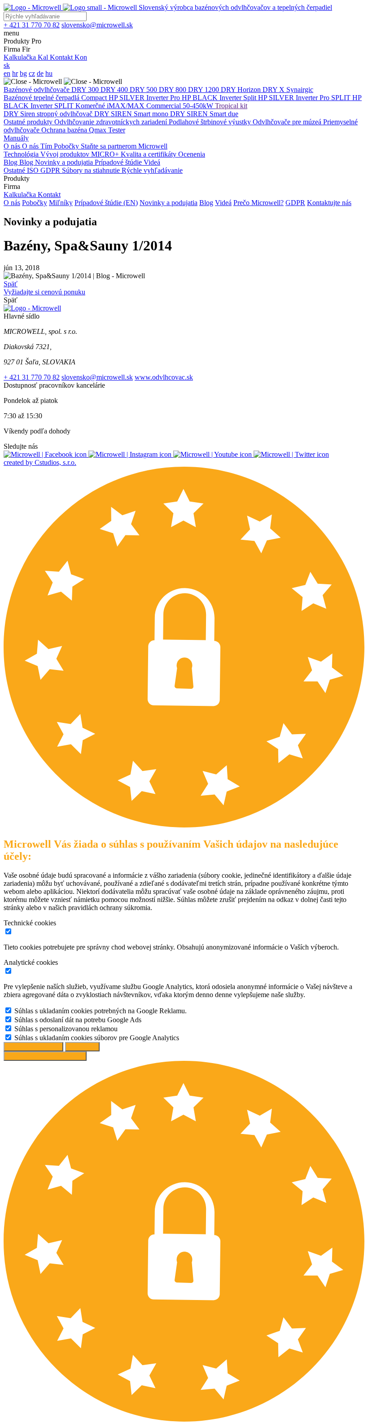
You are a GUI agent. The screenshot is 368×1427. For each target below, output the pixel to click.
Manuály (16, 138)
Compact (95, 97)
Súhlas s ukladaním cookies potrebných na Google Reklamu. (100, 1011)
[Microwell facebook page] (46, 454)
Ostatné (15, 170)
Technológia (22, 154)
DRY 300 (86, 89)
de (40, 73)
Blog (11, 162)
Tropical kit (231, 105)
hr (15, 73)
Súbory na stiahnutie (92, 170)
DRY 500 (144, 89)
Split (250, 97)
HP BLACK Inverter (212, 97)
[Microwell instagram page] (130, 454)
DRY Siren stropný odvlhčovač (49, 114)
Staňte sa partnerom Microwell (124, 146)
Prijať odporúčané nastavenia (45, 1056)
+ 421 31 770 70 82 (32, 377)
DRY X (274, 89)
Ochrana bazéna (65, 130)
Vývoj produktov (65, 154)
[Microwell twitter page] (291, 454)
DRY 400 (115, 89)
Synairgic (299, 89)
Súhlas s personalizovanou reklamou (66, 1029)
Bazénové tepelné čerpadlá (42, 97)
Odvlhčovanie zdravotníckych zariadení (111, 122)
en (7, 73)
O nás (13, 146)
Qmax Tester (107, 130)
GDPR (51, 170)
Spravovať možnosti (33, 1046)
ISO (33, 170)
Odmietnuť (82, 1046)
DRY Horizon (242, 89)
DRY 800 (173, 89)
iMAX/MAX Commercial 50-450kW (161, 105)
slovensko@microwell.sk (97, 377)
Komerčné (91, 105)
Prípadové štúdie (119, 162)
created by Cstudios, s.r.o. (40, 462)
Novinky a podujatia (65, 162)
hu (49, 73)
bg (23, 73)
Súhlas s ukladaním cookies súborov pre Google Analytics (96, 1038)
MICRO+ (106, 154)
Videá (152, 162)
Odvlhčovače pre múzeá (288, 122)
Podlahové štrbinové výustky (211, 122)
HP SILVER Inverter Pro (145, 97)
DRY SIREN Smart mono (132, 114)
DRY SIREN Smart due (204, 114)
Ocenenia (191, 154)
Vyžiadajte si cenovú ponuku (44, 292)
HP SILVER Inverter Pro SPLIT (305, 97)
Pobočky (67, 146)
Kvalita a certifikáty (149, 154)
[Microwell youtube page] (213, 454)
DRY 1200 (204, 89)
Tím (47, 146)
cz (32, 73)
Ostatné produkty (29, 122)
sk (7, 65)
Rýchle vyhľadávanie (152, 170)
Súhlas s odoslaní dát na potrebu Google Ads (77, 1020)
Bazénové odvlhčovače (37, 89)
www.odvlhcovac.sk (164, 377)
